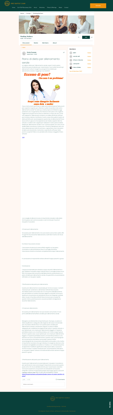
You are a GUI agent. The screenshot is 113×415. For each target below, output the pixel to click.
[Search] (79, 37)
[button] (110, 404)
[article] (43, 219)
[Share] (64, 52)
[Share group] (92, 37)
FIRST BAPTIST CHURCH (63, 396)
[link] (26, 43)
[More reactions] (28, 380)
